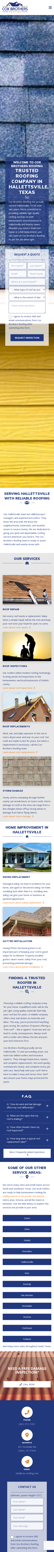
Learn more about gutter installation (22, 966)
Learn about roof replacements (19, 752)
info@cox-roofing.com (27, 1473)
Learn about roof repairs (16, 627)
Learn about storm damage (17, 816)
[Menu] (50, 7)
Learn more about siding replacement (23, 902)
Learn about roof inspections (18, 687)
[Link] (15, 9)
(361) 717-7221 (27, 1424)
